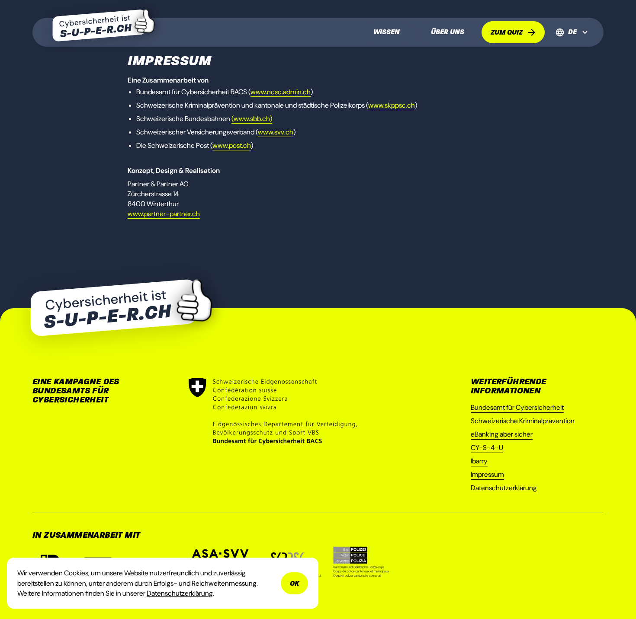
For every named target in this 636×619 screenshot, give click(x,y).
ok (294, 583)
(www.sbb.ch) (251, 118)
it (572, 55)
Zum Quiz (507, 32)
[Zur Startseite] (103, 26)
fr (573, 45)
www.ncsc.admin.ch (281, 91)
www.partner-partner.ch (164, 213)
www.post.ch (231, 145)
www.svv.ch (275, 132)
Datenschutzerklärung (504, 487)
